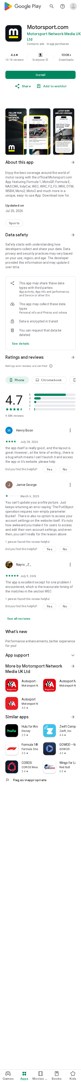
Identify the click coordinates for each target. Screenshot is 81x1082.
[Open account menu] (73, 6)
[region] (40, 57)
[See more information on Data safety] (73, 234)
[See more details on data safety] (20, 343)
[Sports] (14, 223)
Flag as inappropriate (26, 780)
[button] (46, 59)
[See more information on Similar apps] (73, 717)
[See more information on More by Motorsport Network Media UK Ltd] (73, 666)
